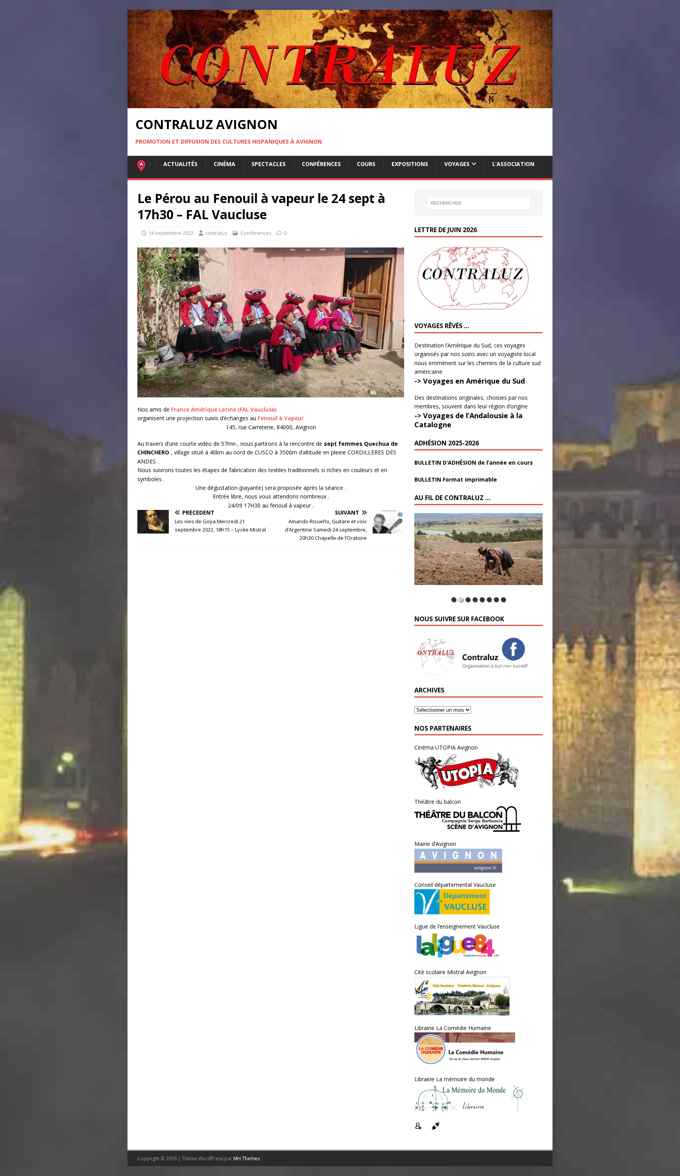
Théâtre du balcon (437, 801)
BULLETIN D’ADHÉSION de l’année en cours (473, 462)
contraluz (216, 232)
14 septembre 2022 (171, 232)
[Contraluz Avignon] (340, 103)
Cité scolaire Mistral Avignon (450, 972)
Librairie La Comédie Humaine (452, 1028)
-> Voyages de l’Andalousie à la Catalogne (468, 420)
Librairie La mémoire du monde (454, 1079)
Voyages (456, 164)
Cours (366, 164)
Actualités (180, 164)
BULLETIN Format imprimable (455, 479)
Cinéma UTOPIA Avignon (446, 747)
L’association (513, 164)
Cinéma (224, 164)
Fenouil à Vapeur (281, 418)
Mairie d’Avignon (435, 843)
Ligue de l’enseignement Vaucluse (457, 926)
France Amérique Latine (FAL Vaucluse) (223, 409)
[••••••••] (478, 553)
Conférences (321, 164)
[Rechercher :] (478, 203)
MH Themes (246, 1158)
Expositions (410, 164)
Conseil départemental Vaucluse (455, 884)
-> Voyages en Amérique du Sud (469, 381)
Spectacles (268, 164)
